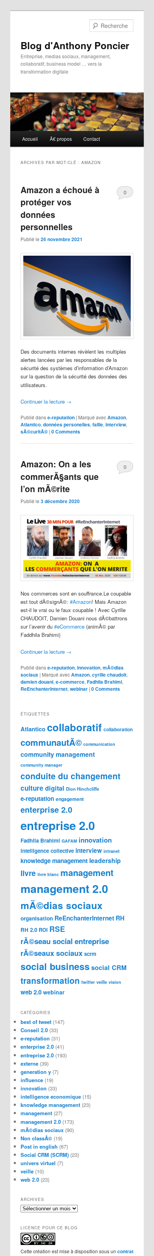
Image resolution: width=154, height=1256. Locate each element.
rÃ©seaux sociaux (52, 953)
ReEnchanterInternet (44, 688)
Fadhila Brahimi (104, 681)
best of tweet (36, 1021)
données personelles (66, 424)
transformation (50, 980)
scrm (90, 953)
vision (115, 982)
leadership (105, 860)
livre (28, 873)
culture (32, 788)
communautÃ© (51, 742)
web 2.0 (31, 992)
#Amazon (81, 601)
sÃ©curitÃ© (34, 431)
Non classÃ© (36, 1138)
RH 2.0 (29, 929)
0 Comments (124, 193)
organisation (37, 918)
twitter (88, 982)
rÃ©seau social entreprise (65, 941)
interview (115, 424)
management (86, 872)
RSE (57, 929)
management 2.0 (64, 888)
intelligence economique (51, 1096)
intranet (111, 851)
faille (97, 424)
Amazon (116, 417)
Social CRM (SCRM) (45, 1154)
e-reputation (61, 417)
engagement (70, 798)
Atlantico (31, 424)
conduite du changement (70, 776)
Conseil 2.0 (34, 1030)
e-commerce (70, 681)
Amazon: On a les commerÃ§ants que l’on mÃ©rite (60, 476)
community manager (41, 765)
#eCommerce (69, 626)
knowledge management (54, 860)
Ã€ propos (61, 138)
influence (32, 1080)
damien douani (37, 681)
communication (99, 744)
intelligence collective (47, 850)
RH (120, 918)
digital (54, 788)
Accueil (30, 138)
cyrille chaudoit (109, 674)
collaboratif (74, 727)
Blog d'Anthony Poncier (75, 45)
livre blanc (48, 874)
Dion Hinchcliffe (82, 789)
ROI (43, 929)
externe (29, 1063)
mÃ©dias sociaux (62, 905)
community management (58, 754)
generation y (36, 1071)
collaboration (118, 729)
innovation (88, 667)
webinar (79, 688)
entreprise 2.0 (58, 825)
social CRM (109, 967)
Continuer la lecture (46, 401)
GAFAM (69, 841)
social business (55, 966)
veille (101, 982)
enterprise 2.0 (46, 809)
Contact (91, 138)
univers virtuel (38, 1163)
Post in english (39, 1146)
